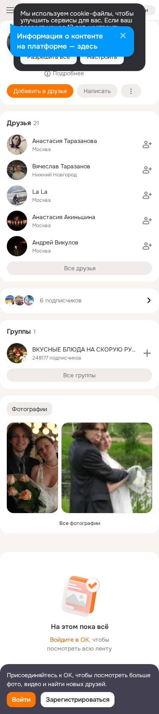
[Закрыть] (123, 36)
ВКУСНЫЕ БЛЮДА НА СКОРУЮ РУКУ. (86, 349)
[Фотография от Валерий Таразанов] (32, 468)
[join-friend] (147, 145)
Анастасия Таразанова (64, 141)
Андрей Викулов (55, 242)
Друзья (19, 122)
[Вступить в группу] (147, 353)
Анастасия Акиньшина (63, 217)
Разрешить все (48, 56)
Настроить (102, 56)
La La (39, 191)
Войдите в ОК (69, 639)
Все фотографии (79, 523)
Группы (19, 331)
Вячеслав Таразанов (61, 166)
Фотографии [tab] (29, 409)
